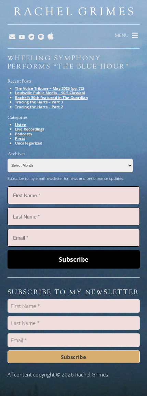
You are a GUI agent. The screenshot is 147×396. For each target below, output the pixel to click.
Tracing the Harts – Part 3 (39, 101)
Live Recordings (29, 129)
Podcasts (23, 133)
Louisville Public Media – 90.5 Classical (50, 92)
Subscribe (74, 259)
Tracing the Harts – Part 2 (39, 106)
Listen (20, 124)
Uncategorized (28, 143)
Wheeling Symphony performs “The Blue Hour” (69, 62)
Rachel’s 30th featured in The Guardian (51, 97)
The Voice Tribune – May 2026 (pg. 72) (49, 88)
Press (20, 138)
